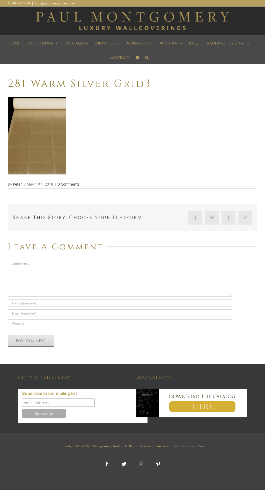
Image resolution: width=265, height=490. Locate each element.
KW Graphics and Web (189, 446)
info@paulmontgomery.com (55, 3)
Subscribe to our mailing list (49, 393)
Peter (17, 184)
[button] (147, 57)
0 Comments (68, 184)
